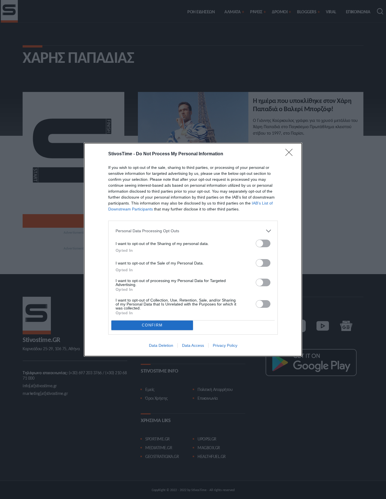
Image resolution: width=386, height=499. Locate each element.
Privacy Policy (225, 345)
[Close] (290, 154)
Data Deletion (161, 345)
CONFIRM (152, 325)
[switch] (263, 243)
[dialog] (193, 249)
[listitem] (193, 231)
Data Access (193, 345)
